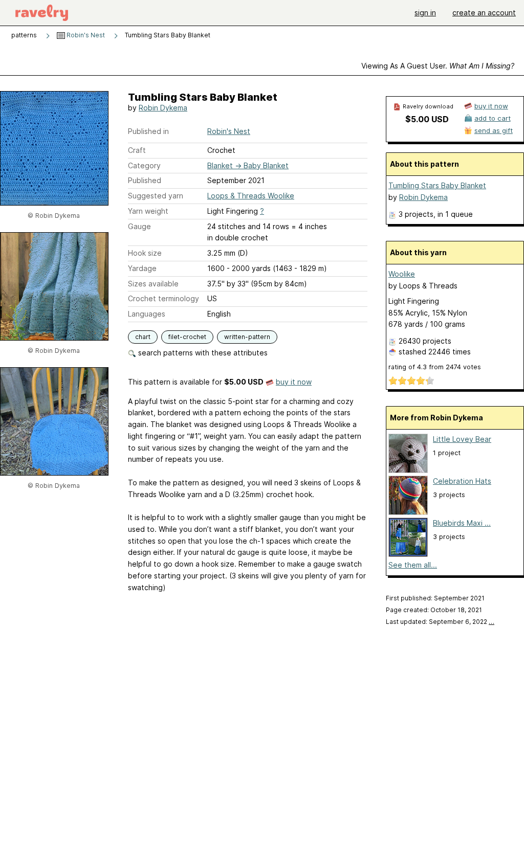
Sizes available (153, 283)
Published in (148, 131)
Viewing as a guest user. (437, 65)
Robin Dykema (163, 107)
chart (142, 337)
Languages (146, 313)
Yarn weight (148, 211)
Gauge (139, 226)
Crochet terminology (163, 298)
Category (144, 165)
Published (144, 180)
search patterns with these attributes (202, 352)
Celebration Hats (462, 481)
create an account (484, 12)
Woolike (401, 274)
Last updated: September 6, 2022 (440, 621)
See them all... (412, 564)
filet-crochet (187, 337)
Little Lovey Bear (462, 439)
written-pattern (247, 337)
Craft (137, 150)
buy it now (294, 381)
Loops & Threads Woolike (250, 195)
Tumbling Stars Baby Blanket (437, 185)
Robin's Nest (85, 35)
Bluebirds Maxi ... (462, 523)
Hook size (145, 253)
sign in (425, 12)
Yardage (142, 268)
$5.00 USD (427, 119)
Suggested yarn (155, 195)
